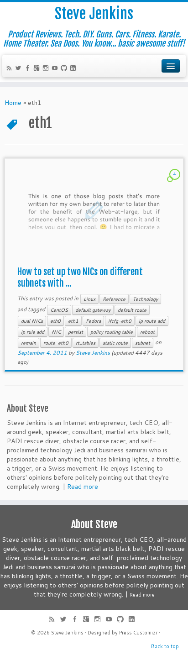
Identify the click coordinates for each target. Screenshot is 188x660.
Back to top (165, 646)
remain (28, 343)
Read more (82, 486)
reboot (147, 332)
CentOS (59, 310)
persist (75, 332)
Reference (114, 299)
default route (132, 310)
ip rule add (32, 332)
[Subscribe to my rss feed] (10, 68)
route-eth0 (55, 343)
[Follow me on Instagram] (47, 68)
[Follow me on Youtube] (56, 68)
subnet (142, 343)
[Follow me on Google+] (37, 68)
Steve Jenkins (94, 14)
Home (13, 102)
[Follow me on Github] (65, 68)
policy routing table (111, 332)
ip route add (152, 321)
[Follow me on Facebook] (28, 68)
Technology (145, 299)
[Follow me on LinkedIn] (74, 68)
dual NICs (32, 321)
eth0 (55, 321)
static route (115, 343)
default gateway (92, 310)
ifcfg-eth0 (119, 321)
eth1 (73, 321)
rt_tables (85, 343)
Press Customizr (138, 632)
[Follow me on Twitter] (19, 68)
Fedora (93, 321)
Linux (89, 299)
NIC (56, 332)
